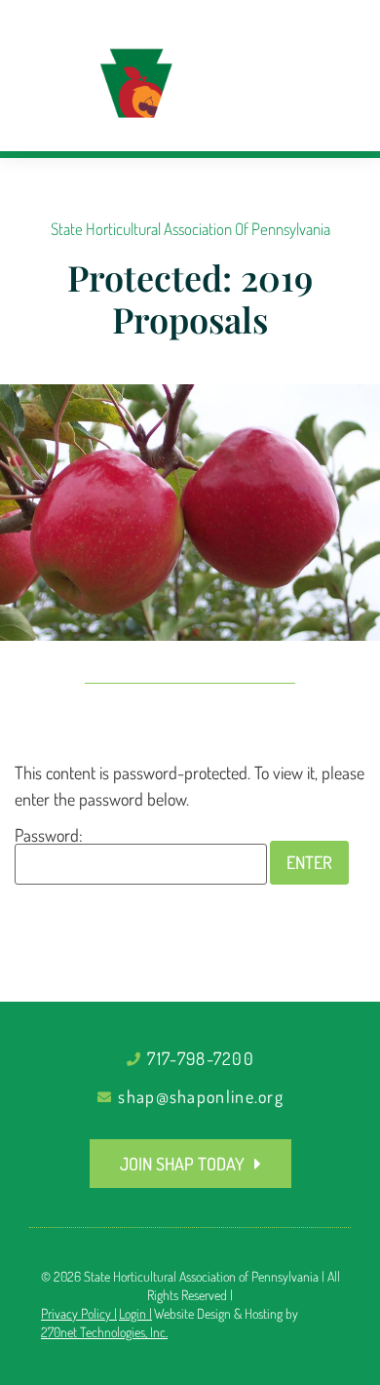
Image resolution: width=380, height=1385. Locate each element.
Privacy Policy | (79, 1313)
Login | (135, 1313)
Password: (49, 836)
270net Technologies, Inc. (104, 1332)
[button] (327, 104)
